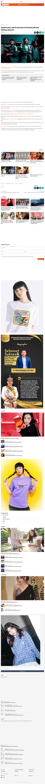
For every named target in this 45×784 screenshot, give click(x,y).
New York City (30, 70)
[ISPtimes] (22, 1)
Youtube (3, 777)
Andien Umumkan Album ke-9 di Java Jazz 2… (14, 455)
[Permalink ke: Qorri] (2, 32)
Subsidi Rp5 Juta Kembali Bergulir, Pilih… (13, 570)
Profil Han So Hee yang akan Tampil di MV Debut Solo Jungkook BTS (22, 78)
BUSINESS (3, 526)
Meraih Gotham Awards (10, 183)
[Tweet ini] (37, 32)
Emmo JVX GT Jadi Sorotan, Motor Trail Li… (13, 566)
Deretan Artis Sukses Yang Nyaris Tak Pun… (14, 605)
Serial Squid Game (11, 67)
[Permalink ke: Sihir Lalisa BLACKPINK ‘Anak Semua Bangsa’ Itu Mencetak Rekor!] (22, 689)
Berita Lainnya (7, 705)
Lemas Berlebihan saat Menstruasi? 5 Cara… (14, 758)
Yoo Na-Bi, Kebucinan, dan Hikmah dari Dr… (13, 706)
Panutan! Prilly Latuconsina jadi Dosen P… (9, 602)
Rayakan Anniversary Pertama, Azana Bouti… (14, 557)
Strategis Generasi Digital (10, 710)
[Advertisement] (22, 15)
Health (2, 719)
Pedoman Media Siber (19, 769)
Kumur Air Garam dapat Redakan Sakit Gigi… (14, 763)
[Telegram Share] (40, 32)
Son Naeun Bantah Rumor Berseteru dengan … (10, 438)
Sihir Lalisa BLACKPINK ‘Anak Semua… (8, 702)
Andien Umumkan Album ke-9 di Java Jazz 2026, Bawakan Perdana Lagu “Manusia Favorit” (22, 221)
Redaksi (16, 771)
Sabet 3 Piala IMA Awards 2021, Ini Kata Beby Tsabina (10, 192)
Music (10, 454)
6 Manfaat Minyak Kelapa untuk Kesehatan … (10, 746)
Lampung (4, 517)
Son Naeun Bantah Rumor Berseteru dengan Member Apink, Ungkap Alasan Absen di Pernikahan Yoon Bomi (7, 208)
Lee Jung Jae (12, 110)
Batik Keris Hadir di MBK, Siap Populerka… (13, 442)
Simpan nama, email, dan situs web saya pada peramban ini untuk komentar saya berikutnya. (18, 256)
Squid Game (11, 102)
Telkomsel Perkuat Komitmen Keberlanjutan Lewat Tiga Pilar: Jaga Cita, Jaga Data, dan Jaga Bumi (7, 222)
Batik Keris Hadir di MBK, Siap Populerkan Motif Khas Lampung (22, 207)
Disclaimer (3, 771)
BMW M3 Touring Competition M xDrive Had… (14, 446)
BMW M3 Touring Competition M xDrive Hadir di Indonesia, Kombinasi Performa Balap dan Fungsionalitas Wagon (36, 208)
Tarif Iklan (31, 771)
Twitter (17, 775)
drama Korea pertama (27, 116)
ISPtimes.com (4, 67)
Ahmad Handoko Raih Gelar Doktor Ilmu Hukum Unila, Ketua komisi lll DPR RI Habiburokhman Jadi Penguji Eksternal (37, 222)
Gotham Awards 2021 (5, 68)
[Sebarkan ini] (35, 32)
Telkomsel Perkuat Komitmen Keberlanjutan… (14, 451)
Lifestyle (2, 437)
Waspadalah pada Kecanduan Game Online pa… (14, 715)
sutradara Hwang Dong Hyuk (16, 106)
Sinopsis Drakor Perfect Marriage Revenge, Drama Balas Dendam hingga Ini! (8, 78)
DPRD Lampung (5, 515)
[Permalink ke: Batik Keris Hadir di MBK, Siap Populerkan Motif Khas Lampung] (22, 202)
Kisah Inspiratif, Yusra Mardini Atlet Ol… (13, 610)
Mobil (4, 521)
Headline (3, 411)
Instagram (31, 775)
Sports (10, 609)
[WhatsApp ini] (43, 32)
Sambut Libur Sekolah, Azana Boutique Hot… (14, 562)
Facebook (3, 775)
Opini (2, 675)
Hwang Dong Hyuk (13, 119)
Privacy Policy (31, 769)
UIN (3, 523)
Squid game (21, 183)
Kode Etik (3, 769)
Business (2, 552)
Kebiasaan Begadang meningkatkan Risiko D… (14, 754)
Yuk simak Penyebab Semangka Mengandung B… (15, 750)
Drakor (3, 183)
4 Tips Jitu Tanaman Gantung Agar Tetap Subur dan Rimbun (34, 192)
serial (16, 183)
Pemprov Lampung (6, 519)
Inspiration (4, 574)
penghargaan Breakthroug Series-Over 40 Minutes (23, 113)
